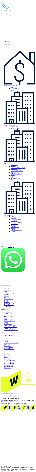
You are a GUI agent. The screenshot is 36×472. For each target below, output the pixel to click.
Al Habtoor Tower (9, 303)
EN (2, 11)
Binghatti (13, 228)
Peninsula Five (8, 319)
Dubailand (13, 166)
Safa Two (6, 297)
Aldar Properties (15, 227)
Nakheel (6, 357)
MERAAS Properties (16, 222)
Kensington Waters (9, 316)
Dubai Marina (14, 175)
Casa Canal (7, 306)
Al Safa (13, 177)
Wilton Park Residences (10, 327)
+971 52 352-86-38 (6, 10)
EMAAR (13, 216)
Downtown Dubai (15, 178)
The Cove (6, 294)
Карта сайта (4, 403)
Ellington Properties (16, 219)
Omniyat (13, 225)
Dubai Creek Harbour (16, 174)
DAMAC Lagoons (9, 313)
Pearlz (5, 318)
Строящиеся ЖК (15, 128)
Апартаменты (15, 88)
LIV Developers (8, 365)
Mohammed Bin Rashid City (18, 168)
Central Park (7, 288)
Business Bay (14, 165)
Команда (6, 43)
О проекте (7, 41)
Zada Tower (7, 322)
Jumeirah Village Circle (17, 171)
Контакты (7, 44)
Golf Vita (6, 302)
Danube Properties (9, 362)
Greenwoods (7, 315)
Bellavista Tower (8, 290)
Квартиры (13, 87)
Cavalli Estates (8, 312)
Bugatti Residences (9, 305)
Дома (12, 90)
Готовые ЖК (14, 126)
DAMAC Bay (8, 328)
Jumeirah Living (8, 299)
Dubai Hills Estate (15, 169)
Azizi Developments (16, 230)
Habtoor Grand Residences (11, 330)
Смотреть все (14, 180)
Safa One (6, 296)
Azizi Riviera (7, 300)
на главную (11, 247)
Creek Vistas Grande (9, 325)
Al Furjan (6, 338)
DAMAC (13, 218)
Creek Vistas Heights (9, 293)
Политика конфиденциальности (17, 403)
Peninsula (6, 291)
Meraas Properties (8, 366)
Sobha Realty (14, 221)
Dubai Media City (9, 335)
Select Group (14, 224)
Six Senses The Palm (9, 321)
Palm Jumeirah (15, 172)
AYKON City (8, 324)
